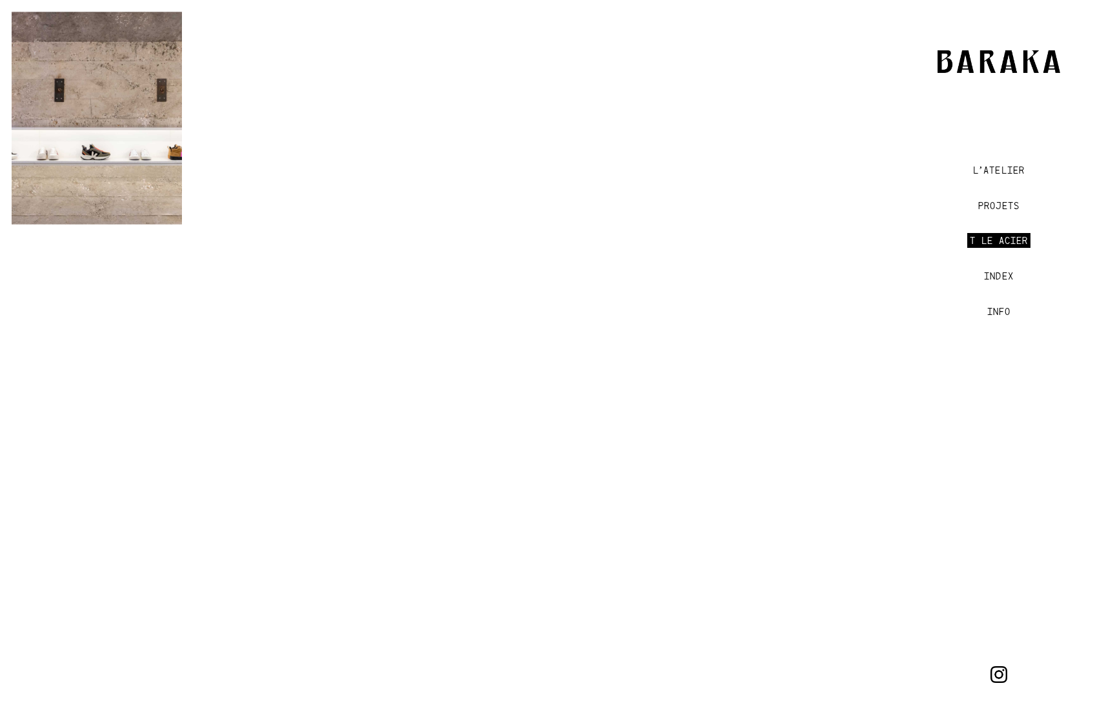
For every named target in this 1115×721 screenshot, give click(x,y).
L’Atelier (999, 170)
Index (998, 275)
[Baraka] (999, 67)
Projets (998, 205)
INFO (998, 311)
